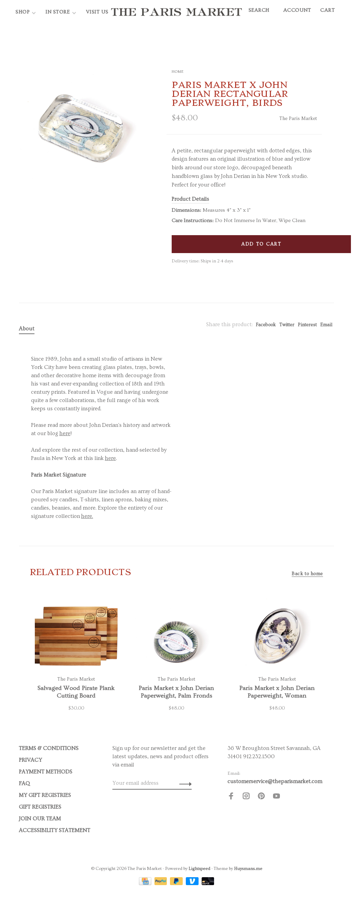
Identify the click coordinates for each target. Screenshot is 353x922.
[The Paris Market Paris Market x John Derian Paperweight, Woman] (277, 634)
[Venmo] (193, 883)
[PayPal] (161, 883)
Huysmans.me (248, 868)
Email (326, 325)
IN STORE (58, 12)
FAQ (24, 783)
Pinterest (307, 325)
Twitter (286, 325)
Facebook (266, 325)
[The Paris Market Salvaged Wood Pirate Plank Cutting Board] (76, 634)
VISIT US (97, 12)
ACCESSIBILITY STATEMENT (54, 830)
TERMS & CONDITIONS (49, 748)
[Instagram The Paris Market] (246, 797)
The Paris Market (298, 118)
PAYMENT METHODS (45, 772)
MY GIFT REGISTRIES (45, 795)
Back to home (307, 574)
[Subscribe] (183, 783)
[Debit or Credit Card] (208, 883)
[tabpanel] (81, 119)
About (26, 328)
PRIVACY (30, 760)
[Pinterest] (261, 797)
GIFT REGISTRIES (40, 807)
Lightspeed (199, 868)
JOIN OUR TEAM (40, 818)
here (64, 433)
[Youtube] (276, 797)
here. (87, 516)
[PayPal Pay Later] (177, 883)
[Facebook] (231, 797)
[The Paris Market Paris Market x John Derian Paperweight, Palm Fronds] (176, 634)
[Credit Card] (146, 883)
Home (178, 71)
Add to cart (261, 244)
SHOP (23, 12)
